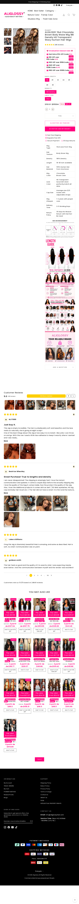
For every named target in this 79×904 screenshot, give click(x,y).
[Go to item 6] (61, 405)
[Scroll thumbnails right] (72, 404)
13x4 (48, 99)
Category (50, 11)
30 (53, 85)
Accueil (47, 30)
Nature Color (34, 15)
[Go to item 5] (51, 405)
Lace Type (49, 95)
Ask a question (60, 367)
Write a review (46, 396)
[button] (50, 45)
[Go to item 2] (20, 405)
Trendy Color (47, 15)
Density (48, 88)
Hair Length (50, 76)
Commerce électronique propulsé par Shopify (39, 878)
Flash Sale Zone (50, 19)
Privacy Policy (45, 789)
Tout (39, 759)
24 (64, 80)
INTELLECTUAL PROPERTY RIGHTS (51, 803)
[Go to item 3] (30, 405)
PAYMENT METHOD (10, 792)
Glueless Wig (34, 19)
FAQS (42, 800)
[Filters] (68, 396)
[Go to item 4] (40, 405)
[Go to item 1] (9, 405)
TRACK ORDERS (9, 786)
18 (47, 80)
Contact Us (44, 795)
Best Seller (39, 11)
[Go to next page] (51, 575)
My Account (8, 783)
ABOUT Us (44, 797)
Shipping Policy (46, 783)
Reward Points (9, 795)
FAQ (60, 116)
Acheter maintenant (60, 129)
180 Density (50, 92)
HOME (30, 11)
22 (58, 80)
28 (47, 85)
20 (52, 80)
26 (69, 80)
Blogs (6, 797)
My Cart (6, 789)
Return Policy (45, 786)
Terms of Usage (46, 792)
